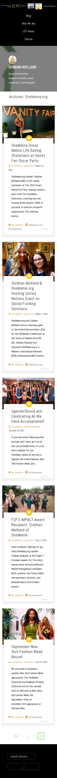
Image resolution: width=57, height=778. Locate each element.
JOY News (29, 31)
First (16, 735)
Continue (44, 228)
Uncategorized (15, 228)
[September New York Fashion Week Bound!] (28, 626)
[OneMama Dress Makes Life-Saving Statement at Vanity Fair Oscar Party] (28, 125)
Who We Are (28, 23)
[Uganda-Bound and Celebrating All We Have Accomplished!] (28, 393)
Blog (28, 16)
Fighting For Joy (35, 224)
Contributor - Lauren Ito (22, 165)
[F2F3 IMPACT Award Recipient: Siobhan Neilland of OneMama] (28, 502)
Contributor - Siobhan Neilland (25, 426)
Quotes (28, 39)
